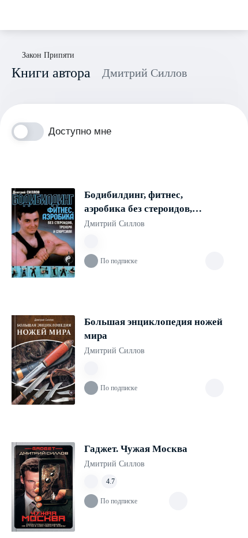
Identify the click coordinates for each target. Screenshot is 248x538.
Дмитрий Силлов (114, 223)
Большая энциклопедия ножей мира (153, 328)
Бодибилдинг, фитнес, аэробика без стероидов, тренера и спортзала (138, 202)
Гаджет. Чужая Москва (135, 448)
